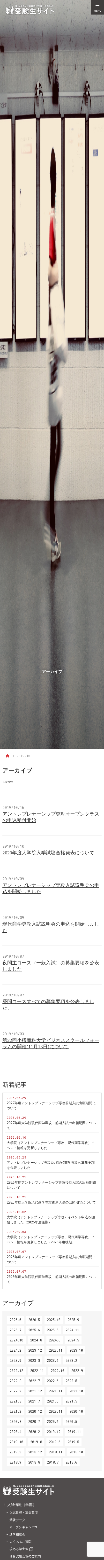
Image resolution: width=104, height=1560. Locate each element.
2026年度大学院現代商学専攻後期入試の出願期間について (51, 1202)
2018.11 (55, 1452)
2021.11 (55, 1391)
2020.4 (15, 1431)
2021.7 (34, 1401)
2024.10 (16, 1340)
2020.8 (15, 1421)
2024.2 (15, 1350)
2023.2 (71, 1360)
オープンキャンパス (23, 1527)
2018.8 (34, 1462)
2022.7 (34, 1381)
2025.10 (53, 1319)
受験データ (17, 1520)
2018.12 (35, 1452)
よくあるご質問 (20, 1541)
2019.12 (53, 1431)
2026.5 (34, 1319)
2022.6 (53, 1381)
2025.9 (73, 1319)
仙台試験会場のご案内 (25, 1556)
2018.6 (71, 1462)
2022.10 (57, 1370)
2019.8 (36, 1442)
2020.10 (76, 1411)
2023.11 (55, 1350)
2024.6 (54, 1340)
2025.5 (53, 1330)
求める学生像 (18, 1549)
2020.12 (35, 1411)
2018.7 (53, 1462)
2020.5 (71, 1421)
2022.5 (71, 1381)
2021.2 (15, 1411)
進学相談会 (17, 1534)
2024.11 (72, 1330)
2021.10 (76, 1391)
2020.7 (34, 1421)
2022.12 (16, 1370)
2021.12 (35, 1391)
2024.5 (73, 1340)
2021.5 (71, 1401)
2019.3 (15, 1452)
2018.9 (15, 1462)
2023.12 (35, 1350)
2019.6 (54, 1442)
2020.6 (53, 1421)
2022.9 (77, 1370)
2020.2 (34, 1431)
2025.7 (15, 1330)
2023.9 (15, 1360)
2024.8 (36, 1340)
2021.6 (53, 1401)
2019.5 (73, 1442)
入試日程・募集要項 (23, 1512)
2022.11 (37, 1370)
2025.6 (34, 1330)
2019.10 (16, 1442)
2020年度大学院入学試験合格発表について (48, 852)
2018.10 (76, 1452)
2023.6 (53, 1360)
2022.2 (15, 1391)
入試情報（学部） (21, 1504)
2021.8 (15, 1401)
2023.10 (76, 1350)
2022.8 (15, 1381)
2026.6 (15, 1319)
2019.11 (74, 1431)
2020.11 (55, 1411)
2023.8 (34, 1360)
